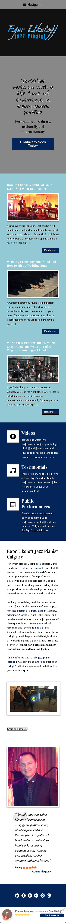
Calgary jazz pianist (31, 568)
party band (37, 610)
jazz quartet (18, 610)
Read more (50, 250)
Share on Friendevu (17, 729)
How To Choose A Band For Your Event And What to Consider (29, 187)
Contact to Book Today (33, 144)
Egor (54, 661)
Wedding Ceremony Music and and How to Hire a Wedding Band (31, 264)
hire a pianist (42, 627)
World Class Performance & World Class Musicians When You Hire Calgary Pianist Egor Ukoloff (31, 346)
